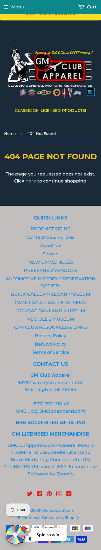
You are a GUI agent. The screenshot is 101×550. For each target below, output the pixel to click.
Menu (17, 7)
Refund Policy (50, 344)
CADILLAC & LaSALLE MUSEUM (51, 302)
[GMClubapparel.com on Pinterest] (49, 494)
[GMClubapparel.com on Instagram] (59, 494)
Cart (91, 7)
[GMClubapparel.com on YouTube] (69, 494)
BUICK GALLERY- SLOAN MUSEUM (50, 294)
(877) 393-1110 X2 (50, 403)
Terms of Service (50, 352)
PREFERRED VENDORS (50, 270)
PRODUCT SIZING (51, 229)
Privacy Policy (50, 335)
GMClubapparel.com (55, 510)
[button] (15, 534)
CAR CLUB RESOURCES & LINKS (50, 327)
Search (51, 253)
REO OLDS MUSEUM (50, 319)
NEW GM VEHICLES (50, 262)
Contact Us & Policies (50, 237)
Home (10, 133)
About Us (50, 245)
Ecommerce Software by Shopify (48, 517)
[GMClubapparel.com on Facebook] (39, 494)
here (31, 181)
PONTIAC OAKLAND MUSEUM (50, 310)
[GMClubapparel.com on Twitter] (30, 494)
